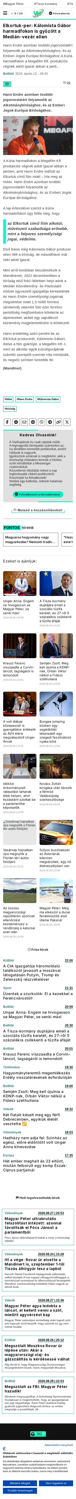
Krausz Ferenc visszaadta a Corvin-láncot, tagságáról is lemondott (18, 669)
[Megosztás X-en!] (67, 422)
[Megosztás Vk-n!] (32, 422)
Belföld (8, 73)
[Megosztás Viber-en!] (41, 422)
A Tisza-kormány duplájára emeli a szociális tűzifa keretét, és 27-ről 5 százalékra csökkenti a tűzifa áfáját (56, 611)
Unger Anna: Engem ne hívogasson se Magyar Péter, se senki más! (18, 607)
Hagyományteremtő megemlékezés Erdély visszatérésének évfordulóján (37, 1075)
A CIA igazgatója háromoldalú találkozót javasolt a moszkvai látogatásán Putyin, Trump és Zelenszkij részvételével (32, 973)
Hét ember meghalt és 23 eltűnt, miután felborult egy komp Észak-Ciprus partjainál (35, 1165)
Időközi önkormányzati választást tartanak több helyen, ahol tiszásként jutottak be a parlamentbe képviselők (19, 795)
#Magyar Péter (13, 3)
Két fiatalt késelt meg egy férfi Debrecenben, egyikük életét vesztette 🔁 (31, 1119)
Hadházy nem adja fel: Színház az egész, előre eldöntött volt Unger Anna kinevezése (35, 1142)
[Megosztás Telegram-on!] (50, 422)
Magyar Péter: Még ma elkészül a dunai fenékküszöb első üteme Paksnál (55, 914)
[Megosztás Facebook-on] (7, 422)
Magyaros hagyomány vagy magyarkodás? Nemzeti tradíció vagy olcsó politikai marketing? (30, 539)
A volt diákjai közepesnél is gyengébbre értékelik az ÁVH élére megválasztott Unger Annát (19, 731)
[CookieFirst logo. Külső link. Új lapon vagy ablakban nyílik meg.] (4, 1449)
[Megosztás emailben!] (24, 422)
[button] (5, 13)
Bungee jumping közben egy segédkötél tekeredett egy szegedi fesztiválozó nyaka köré (55, 731)
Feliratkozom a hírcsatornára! (39, 494)
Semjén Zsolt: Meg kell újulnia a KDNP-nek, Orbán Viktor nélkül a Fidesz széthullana (55, 671)
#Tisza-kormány (45, 3)
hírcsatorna (61, 13)
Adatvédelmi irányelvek (59, 1445)
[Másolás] (58, 422)
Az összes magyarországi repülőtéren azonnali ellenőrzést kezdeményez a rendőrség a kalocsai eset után (19, 920)
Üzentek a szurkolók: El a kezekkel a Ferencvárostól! (38, 995)
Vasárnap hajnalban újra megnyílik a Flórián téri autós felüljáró (18, 856)
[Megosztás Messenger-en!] (15, 422)
